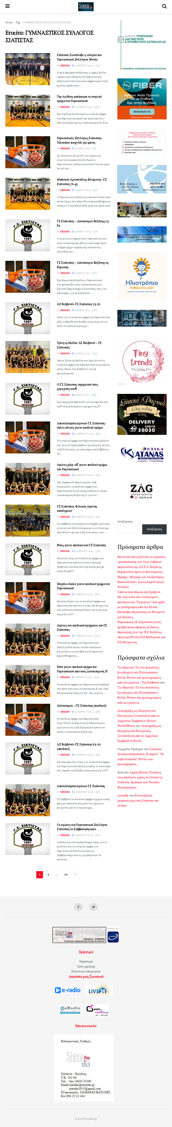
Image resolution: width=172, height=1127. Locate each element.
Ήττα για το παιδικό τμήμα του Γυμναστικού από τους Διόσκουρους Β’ (82, 669)
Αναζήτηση (125, 522)
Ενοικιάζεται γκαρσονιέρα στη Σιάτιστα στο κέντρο (138, 801)
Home (9, 22)
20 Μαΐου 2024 (82, 231)
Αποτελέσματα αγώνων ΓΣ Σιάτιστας (81, 786)
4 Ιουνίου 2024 (83, 107)
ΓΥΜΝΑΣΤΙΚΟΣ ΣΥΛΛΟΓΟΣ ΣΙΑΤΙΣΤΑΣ (47, 22)
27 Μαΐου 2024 (82, 190)
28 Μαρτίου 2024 (83, 754)
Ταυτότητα (86, 962)
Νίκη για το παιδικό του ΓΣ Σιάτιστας (81, 545)
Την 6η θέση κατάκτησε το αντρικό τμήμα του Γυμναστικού (79, 99)
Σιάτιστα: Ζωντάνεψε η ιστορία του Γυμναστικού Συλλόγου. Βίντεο (79, 57)
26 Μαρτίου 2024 (83, 792)
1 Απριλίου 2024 (83, 677)
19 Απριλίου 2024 (84, 475)
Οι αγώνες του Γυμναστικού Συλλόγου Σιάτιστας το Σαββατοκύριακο (82, 827)
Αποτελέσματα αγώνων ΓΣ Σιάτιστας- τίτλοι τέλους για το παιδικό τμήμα (81, 425)
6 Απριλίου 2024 (83, 635)
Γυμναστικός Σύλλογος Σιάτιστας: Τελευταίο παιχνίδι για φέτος (79, 140)
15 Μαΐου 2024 (82, 310)
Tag (18, 22)
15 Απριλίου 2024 (83, 516)
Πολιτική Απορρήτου (86, 971)
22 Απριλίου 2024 (84, 433)
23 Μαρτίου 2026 (83, 65)
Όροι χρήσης (86, 967)
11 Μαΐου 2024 (82, 395)
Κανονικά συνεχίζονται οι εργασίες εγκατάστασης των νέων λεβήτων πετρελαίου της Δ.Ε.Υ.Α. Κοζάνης (141, 562)
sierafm (65, 65)
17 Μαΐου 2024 (82, 273)
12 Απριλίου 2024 (83, 551)
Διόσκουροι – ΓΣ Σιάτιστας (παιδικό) (81, 706)
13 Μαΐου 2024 (82, 353)
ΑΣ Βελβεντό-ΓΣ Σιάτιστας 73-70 (78, 304)
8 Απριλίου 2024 (83, 594)
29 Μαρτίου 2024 (83, 711)
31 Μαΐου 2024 (82, 148)
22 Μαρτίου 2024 (83, 835)
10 (66, 875)
